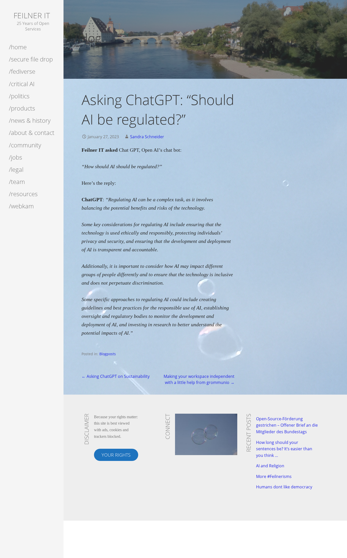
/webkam (21, 206)
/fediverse (22, 71)
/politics (19, 96)
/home (18, 47)
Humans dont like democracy (284, 487)
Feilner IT (31, 15)
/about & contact (31, 132)
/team (17, 181)
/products (22, 108)
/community (25, 145)
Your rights (116, 455)
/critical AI (22, 84)
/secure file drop (31, 59)
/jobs (15, 157)
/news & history (30, 120)
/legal (16, 169)
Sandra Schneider (147, 137)
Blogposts (107, 353)
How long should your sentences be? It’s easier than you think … (284, 449)
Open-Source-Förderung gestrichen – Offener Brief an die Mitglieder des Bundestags (287, 425)
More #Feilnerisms (274, 476)
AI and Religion (270, 466)
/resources (23, 194)
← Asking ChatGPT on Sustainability (116, 376)
